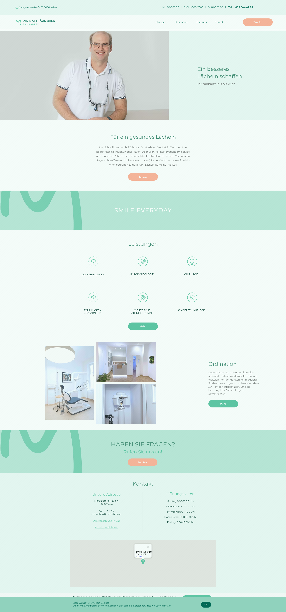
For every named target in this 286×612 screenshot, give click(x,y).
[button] (206, 605)
